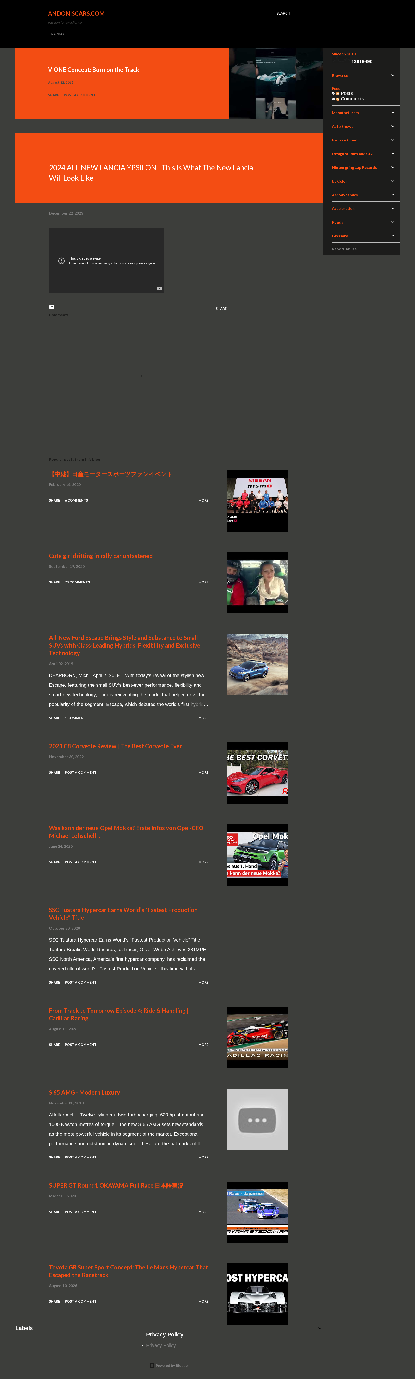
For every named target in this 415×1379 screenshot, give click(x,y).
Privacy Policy (161, 1345)
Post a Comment (80, 95)
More (203, 500)
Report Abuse (344, 248)
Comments (351, 98)
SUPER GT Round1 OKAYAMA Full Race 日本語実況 (116, 1185)
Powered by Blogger (172, 1365)
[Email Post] (52, 308)
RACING (57, 34)
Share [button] (53, 95)
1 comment (75, 718)
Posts (346, 93)
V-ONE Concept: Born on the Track (93, 69)
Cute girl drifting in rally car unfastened (101, 555)
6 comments (76, 500)
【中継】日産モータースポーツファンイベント (111, 473)
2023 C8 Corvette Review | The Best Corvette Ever (115, 745)
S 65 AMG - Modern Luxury (84, 1092)
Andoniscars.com (76, 13)
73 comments (77, 582)
